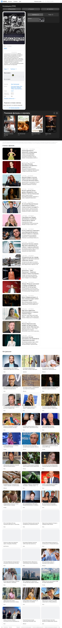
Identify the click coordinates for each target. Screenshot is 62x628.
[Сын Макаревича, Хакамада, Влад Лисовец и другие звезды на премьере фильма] (50, 383)
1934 (4, 46)
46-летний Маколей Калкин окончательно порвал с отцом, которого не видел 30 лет (30, 205)
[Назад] (54, 113)
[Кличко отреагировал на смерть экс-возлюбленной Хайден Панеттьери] (50, 480)
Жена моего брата (36, 133)
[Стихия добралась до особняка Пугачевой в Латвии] (12, 441)
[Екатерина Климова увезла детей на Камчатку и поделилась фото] (31, 519)
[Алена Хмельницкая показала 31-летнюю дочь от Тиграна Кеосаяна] (50, 538)
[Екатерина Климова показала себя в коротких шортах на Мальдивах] (31, 538)
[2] (7, 76)
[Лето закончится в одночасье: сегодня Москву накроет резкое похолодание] (31, 577)
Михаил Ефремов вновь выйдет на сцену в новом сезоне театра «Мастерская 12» (30, 325)
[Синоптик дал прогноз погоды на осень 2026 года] (50, 441)
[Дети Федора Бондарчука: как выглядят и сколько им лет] (12, 383)
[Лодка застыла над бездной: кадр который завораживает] (50, 577)
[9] (21, 76)
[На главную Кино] (5, 1)
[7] (17, 76)
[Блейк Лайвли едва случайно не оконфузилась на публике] (31, 596)
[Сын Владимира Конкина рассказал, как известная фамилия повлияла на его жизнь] (50, 422)
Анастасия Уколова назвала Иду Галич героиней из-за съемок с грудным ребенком (30, 245)
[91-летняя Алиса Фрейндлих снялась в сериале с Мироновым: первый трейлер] (50, 403)
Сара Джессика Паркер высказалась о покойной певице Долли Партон (29, 219)
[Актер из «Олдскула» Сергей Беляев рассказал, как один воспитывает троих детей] (12, 422)
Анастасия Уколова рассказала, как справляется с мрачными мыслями (30, 338)
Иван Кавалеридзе (15, 84)
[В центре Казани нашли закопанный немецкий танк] (31, 616)
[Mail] (2, 1)
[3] (9, 76)
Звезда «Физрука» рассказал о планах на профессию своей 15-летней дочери (30, 285)
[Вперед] (57, 113)
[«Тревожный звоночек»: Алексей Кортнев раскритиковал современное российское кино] (12, 461)
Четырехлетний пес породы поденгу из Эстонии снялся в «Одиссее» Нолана (30, 259)
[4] (11, 76)
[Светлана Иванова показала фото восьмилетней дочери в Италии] (12, 558)
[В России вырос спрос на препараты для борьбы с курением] (50, 558)
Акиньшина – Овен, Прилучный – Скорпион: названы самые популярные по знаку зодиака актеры (30, 272)
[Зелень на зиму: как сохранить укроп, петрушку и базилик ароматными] (12, 538)
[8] (19, 76)
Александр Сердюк (15, 86)
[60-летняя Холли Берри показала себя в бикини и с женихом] (12, 577)
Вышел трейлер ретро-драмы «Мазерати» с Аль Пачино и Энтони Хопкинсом (30, 192)
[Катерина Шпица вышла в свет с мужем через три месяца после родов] (31, 422)
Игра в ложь (48, 133)
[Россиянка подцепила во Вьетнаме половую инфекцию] (31, 364)
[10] (23, 76)
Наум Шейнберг (18, 88)
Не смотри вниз (21, 133)
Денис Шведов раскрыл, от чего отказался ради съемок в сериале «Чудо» (30, 299)
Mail (2, 627)
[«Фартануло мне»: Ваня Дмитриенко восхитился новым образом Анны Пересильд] (12, 596)
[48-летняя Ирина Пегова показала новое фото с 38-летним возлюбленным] (12, 519)
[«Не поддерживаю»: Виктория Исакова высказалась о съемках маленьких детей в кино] (31, 500)
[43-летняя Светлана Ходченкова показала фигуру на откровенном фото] (50, 461)
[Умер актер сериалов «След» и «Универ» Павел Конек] (50, 519)
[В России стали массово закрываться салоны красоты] (50, 364)
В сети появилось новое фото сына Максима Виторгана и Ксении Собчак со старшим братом (30, 232)
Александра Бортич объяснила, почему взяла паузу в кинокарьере (29, 152)
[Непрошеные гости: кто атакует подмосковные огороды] (12, 500)
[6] (15, 76)
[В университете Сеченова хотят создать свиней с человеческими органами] (12, 480)
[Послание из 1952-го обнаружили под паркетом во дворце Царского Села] (31, 383)
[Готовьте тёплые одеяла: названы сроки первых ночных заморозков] (31, 461)
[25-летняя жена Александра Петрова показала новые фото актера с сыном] (50, 500)
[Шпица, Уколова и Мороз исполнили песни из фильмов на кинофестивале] (12, 616)
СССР (12, 91)
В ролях (5, 86)
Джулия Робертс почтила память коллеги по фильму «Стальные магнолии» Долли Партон (30, 179)
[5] (13, 76)
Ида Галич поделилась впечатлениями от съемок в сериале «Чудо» (30, 312)
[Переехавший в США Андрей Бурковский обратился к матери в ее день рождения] (12, 364)
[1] (5, 76)
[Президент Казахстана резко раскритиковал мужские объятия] (31, 441)
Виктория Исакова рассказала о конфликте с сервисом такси (29, 165)
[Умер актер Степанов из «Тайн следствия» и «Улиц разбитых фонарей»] (50, 596)
